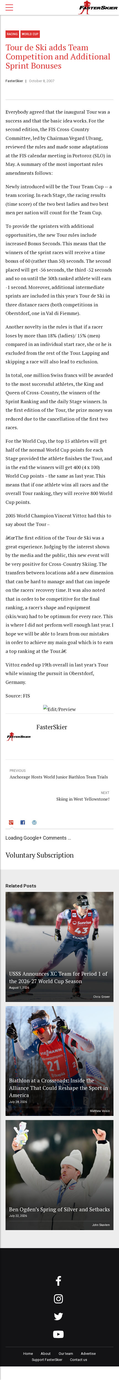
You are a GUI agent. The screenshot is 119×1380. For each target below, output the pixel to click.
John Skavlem (101, 1225)
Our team (66, 1354)
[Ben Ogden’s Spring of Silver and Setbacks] (59, 1175)
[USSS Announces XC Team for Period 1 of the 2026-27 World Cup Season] (59, 947)
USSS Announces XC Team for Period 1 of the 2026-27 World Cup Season (58, 977)
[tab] (12, 823)
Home (28, 1354)
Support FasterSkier (47, 1360)
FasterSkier (14, 81)
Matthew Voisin (100, 1111)
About (46, 1354)
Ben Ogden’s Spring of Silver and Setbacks (59, 1209)
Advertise (88, 1354)
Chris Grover (101, 996)
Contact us (78, 1360)
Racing (12, 34)
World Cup (30, 34)
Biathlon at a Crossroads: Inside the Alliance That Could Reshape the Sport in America (58, 1087)
